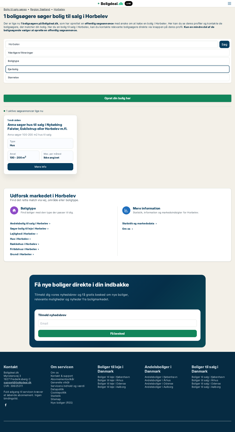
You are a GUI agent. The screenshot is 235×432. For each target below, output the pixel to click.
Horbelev (59, 9)
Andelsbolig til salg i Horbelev (29, 223)
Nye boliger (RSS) (62, 402)
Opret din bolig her (117, 98)
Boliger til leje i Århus (110, 380)
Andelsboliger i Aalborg (159, 386)
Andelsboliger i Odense (159, 383)
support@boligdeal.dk (17, 382)
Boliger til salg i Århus (205, 380)
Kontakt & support (62, 375)
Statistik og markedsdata (138, 223)
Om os (126, 228)
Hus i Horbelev (19, 238)
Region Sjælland (40, 9)
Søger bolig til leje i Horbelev (28, 228)
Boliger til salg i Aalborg (206, 386)
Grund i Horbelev (21, 254)
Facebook (6, 405)
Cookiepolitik (59, 392)
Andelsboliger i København (161, 376)
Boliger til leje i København (114, 376)
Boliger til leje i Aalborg (112, 386)
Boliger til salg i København (208, 376)
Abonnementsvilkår (62, 379)
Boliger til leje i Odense (112, 383)
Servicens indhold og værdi (67, 385)
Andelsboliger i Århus (158, 380)
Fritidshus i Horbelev (23, 249)
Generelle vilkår (60, 382)
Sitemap (56, 399)
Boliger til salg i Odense (206, 383)
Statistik (56, 395)
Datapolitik (57, 389)
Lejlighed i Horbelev (22, 233)
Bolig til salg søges (15, 9)
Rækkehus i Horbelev (23, 243)
